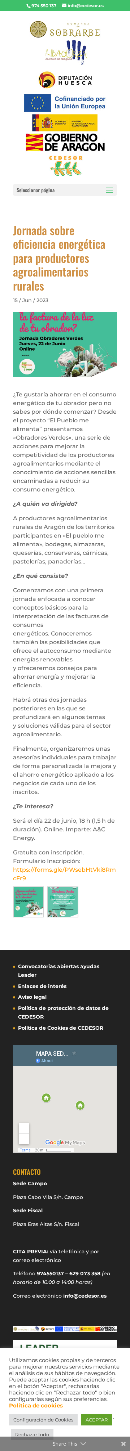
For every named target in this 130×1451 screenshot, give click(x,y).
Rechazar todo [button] (32, 1434)
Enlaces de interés (42, 986)
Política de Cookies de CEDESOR (60, 1028)
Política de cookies (36, 1405)
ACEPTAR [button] (97, 1420)
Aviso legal (32, 997)
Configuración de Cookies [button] (43, 1420)
